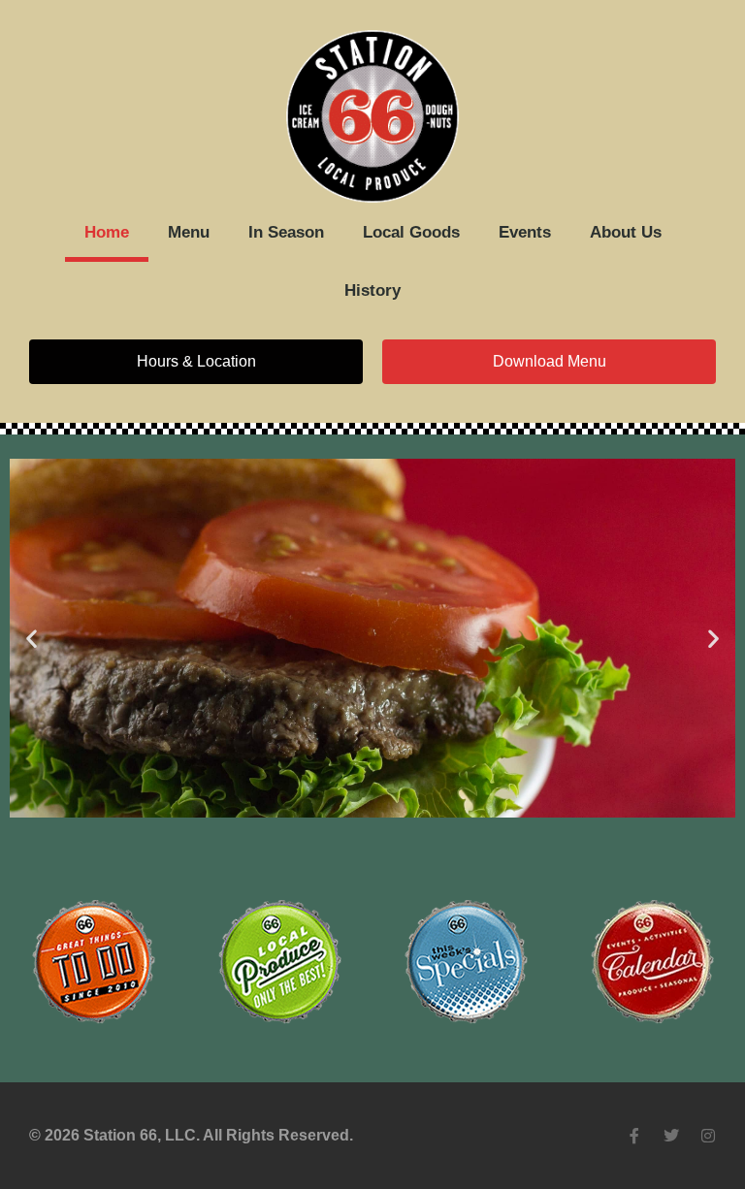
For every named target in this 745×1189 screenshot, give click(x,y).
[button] (31, 639)
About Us (626, 232)
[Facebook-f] (634, 1135)
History (372, 290)
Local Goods (411, 232)
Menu (189, 232)
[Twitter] (671, 1135)
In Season (286, 232)
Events (525, 232)
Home (106, 232)
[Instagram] (708, 1135)
